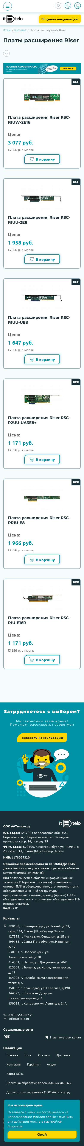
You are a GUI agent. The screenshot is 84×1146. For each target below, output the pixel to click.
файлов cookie (44, 1117)
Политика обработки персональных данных (38, 1083)
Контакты (13, 1064)
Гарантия (33, 1064)
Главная (12, 1055)
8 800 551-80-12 (20, 1015)
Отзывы (44, 1055)
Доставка (63, 1055)
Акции (51, 1064)
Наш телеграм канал (65, 1037)
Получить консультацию (59, 19)
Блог (28, 1055)
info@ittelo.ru (18, 1018)
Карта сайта (15, 1073)
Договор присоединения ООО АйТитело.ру (38, 1092)
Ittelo (7, 30)
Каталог (20, 30)
